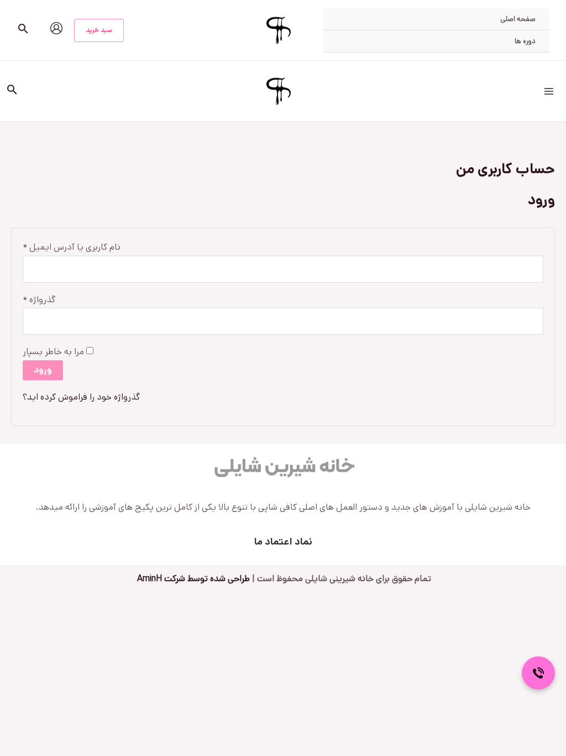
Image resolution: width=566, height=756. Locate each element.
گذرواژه (39, 299)
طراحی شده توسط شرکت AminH (192, 578)
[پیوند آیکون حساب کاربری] (56, 28)
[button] (99, 30)
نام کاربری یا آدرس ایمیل (71, 246)
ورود (43, 370)
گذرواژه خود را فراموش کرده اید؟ (81, 397)
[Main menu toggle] (548, 90)
